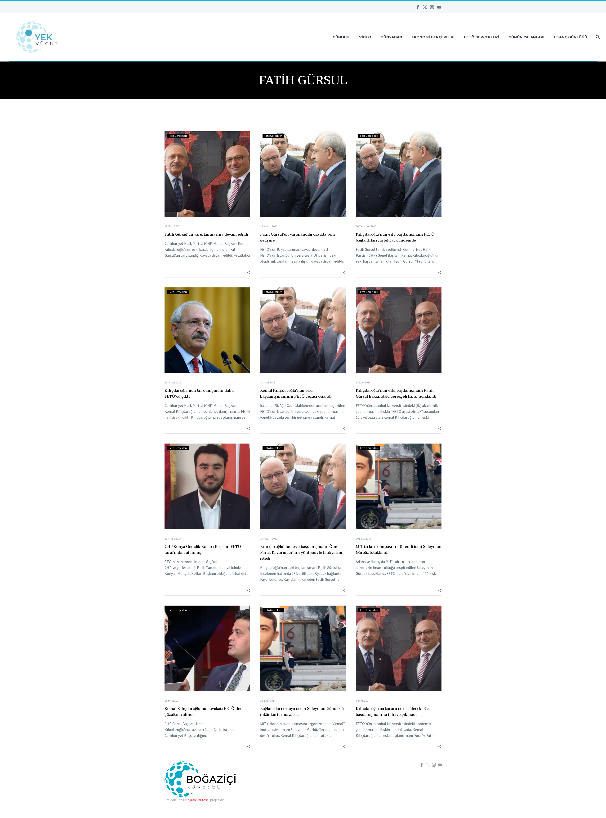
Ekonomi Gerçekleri (433, 37)
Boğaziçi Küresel (197, 800)
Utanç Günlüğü (570, 37)
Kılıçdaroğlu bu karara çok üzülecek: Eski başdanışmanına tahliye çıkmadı (393, 711)
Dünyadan (391, 37)
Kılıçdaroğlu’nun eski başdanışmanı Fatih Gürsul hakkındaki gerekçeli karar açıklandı (396, 393)
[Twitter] (424, 7)
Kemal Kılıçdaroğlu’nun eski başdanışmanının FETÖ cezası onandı (296, 393)
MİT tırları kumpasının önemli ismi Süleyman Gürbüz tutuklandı (398, 549)
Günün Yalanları (526, 37)
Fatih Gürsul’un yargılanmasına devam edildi (206, 234)
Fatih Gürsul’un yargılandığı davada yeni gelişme (297, 237)
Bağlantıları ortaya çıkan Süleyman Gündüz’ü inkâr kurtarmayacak (302, 711)
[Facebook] (417, 7)
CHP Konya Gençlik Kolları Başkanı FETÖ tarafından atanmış (203, 549)
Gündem (341, 37)
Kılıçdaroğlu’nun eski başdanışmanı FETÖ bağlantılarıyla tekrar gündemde (395, 237)
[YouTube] (439, 7)
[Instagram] (432, 7)
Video (365, 37)
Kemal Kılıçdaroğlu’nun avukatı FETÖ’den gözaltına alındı (204, 711)
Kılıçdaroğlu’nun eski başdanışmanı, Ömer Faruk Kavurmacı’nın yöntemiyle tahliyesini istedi (301, 552)
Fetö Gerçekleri (481, 37)
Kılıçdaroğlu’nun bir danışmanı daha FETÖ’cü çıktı (199, 393)
